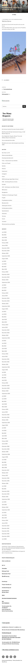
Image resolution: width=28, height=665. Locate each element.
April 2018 (4, 465)
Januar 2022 (5, 356)
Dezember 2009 (6, 536)
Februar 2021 (5, 383)
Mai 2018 (4, 462)
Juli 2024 (4, 285)
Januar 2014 (4, 523)
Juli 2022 (4, 340)
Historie (4, 168)
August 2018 (5, 457)
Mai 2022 (4, 346)
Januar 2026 (5, 245)
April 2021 (4, 380)
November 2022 (5, 332)
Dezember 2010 (5, 533)
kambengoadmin (18, 19)
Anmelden (4, 568)
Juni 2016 (4, 486)
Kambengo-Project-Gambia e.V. (12, 8)
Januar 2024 (5, 295)
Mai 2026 (4, 234)
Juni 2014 (4, 512)
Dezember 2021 (5, 359)
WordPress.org (5, 576)
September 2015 (6, 499)
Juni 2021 (4, 375)
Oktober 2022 (5, 335)
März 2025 (4, 269)
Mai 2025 (4, 266)
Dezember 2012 (5, 528)
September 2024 (6, 282)
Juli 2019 (4, 427)
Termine (4, 216)
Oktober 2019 (5, 420)
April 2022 (4, 348)
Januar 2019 (4, 443)
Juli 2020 (4, 396)
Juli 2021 (4, 372)
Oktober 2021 (5, 364)
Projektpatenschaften (7, 200)
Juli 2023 (4, 311)
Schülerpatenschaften (7, 208)
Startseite (4, 213)
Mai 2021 (4, 377)
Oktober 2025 (5, 253)
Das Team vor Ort (6, 152)
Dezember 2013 (5, 525)
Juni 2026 (4, 232)
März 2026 (4, 240)
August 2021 (5, 369)
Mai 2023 (4, 316)
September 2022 (6, 338)
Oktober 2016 (5, 483)
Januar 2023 (5, 327)
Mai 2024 (4, 290)
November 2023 (6, 301)
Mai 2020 (4, 401)
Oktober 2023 (5, 303)
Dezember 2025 (5, 248)
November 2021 (5, 361)
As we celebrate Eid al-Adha (8, 140)
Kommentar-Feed (6, 573)
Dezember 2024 (5, 274)
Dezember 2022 (5, 330)
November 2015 (5, 494)
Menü (14, 14)
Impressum (4, 171)
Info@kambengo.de (6, 632)
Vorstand (4, 221)
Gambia (3, 166)
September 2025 (6, 256)
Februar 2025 (5, 271)
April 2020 (4, 404)
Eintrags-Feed (5, 571)
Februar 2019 (5, 441)
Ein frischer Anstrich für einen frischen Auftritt (13, 129)
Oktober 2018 (5, 451)
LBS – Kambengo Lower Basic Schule (10, 187)
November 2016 (5, 480)
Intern (3, 176)
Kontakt (4, 184)
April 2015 (4, 504)
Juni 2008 (4, 539)
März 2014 (4, 517)
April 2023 (4, 319)
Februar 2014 (5, 520)
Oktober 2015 (5, 496)
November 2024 (6, 277)
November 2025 (6, 250)
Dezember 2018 (5, 446)
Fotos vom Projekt (6, 163)
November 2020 (6, 388)
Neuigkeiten (5, 192)
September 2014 (6, 509)
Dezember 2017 (5, 470)
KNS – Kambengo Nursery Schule (9, 181)
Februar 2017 (5, 475)
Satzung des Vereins (6, 205)
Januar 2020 (5, 412)
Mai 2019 (4, 433)
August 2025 (5, 258)
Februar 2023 (5, 324)
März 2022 (4, 351)
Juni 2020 (4, 398)
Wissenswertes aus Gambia (8, 224)
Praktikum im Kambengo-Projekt (9, 195)
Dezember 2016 (5, 478)
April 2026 (4, 237)
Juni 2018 (4, 459)
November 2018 (5, 449)
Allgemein (6, 80)
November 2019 (5, 417)
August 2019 (5, 425)
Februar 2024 (5, 293)
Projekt (3, 197)
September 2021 (6, 367)
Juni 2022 (4, 343)
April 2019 (4, 435)
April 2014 (4, 515)
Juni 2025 (4, 264)
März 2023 (4, 322)
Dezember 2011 (5, 531)
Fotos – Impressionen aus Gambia (9, 160)
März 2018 (4, 467)
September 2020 (6, 393)
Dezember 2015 (5, 491)
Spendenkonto (5, 210)
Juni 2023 (4, 314)
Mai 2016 (4, 488)
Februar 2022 (5, 353)
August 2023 (5, 308)
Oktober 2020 (5, 390)
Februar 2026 (5, 242)
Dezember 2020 (5, 385)
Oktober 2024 (5, 279)
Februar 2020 (5, 409)
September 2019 (6, 422)
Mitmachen (4, 189)
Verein (3, 218)
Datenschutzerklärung (7, 155)
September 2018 (6, 454)
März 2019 (4, 438)
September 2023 (6, 306)
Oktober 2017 (5, 472)
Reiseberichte (5, 203)
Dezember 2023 (5, 298)
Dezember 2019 (5, 414)
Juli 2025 (4, 261)
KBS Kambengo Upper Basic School (10, 179)
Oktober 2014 (5, 507)
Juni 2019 (4, 430)
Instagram (4, 173)
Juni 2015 (4, 502)
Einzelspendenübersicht (7, 158)
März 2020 (4, 406)
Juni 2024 (4, 287)
